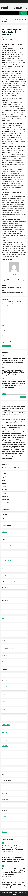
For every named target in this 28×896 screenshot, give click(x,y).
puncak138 (4, 793)
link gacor (4, 805)
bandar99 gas (5, 680)
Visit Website (9, 280)
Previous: (12, 286)
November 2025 (5, 503)
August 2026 (4, 477)
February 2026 (5, 493)
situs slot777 (5, 745)
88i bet (3, 824)
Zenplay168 (5, 640)
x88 (3, 593)
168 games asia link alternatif (9, 581)
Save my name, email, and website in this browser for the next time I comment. (13, 342)
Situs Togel (4, 761)
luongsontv (4, 686)
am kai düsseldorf (6, 560)
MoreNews (20, 892)
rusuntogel (4, 740)
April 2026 (4, 486)
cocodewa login (6, 724)
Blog (3, 26)
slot (3, 617)
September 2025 (5, 509)
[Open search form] (17, 13)
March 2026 (4, 490)
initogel (4, 816)
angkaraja (4, 669)
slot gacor (4, 531)
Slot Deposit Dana (6, 780)
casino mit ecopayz (6, 545)
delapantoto (5, 799)
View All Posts (19, 280)
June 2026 (4, 483)
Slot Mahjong (5, 612)
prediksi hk (4, 774)
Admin (4, 38)
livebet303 (4, 753)
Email (3, 330)
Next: (12, 291)
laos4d (3, 625)
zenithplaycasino (14, 7)
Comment (5, 305)
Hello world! (16, 468)
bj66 (3, 661)
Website (4, 336)
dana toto (4, 831)
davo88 (4, 650)
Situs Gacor (5, 717)
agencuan (4, 539)
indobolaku (4, 810)
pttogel (3, 701)
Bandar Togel (5, 786)
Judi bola (4, 576)
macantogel (5, 732)
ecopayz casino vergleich (8, 553)
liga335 (3, 768)
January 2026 (5, 496)
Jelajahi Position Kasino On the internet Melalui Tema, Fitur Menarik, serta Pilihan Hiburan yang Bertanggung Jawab (13, 372)
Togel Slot (4, 655)
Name (4, 325)
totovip (3, 568)
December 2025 (5, 499)
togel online (5, 587)
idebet (3, 606)
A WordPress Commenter (7, 468)
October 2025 (5, 506)
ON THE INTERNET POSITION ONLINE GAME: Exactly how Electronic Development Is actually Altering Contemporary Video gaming (13, 427)
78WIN (9, 68)
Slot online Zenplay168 (7, 648)
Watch (24, 13)
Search (4, 393)
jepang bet (4, 709)
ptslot (3, 675)
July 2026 (4, 480)
